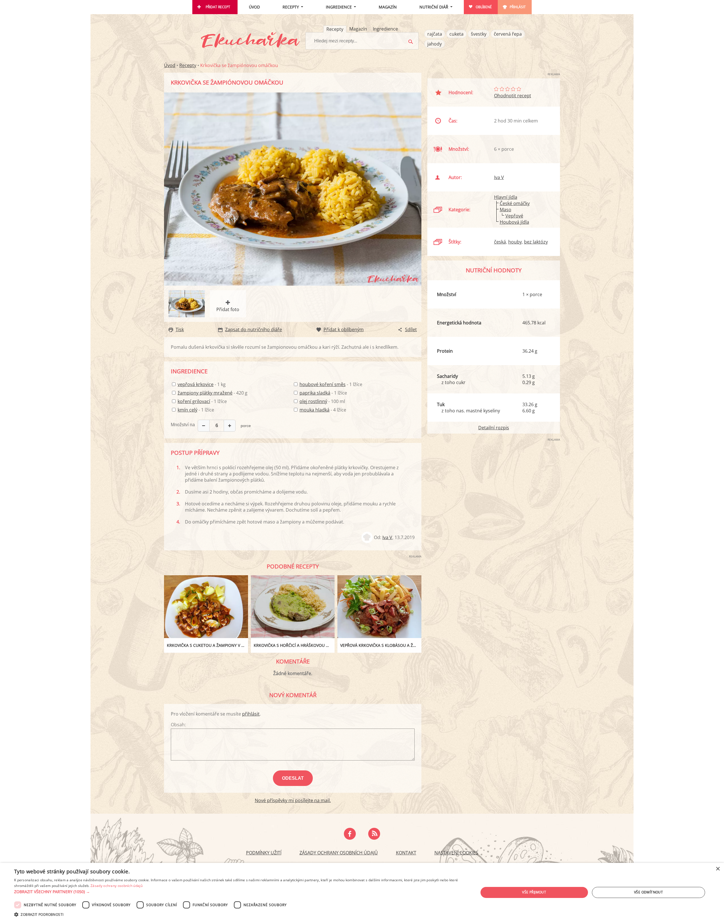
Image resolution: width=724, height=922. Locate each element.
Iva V (387, 537)
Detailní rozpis (493, 428)
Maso (505, 209)
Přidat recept (218, 7)
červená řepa (508, 34)
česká (500, 242)
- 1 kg (202, 384)
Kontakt (406, 853)
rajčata (434, 34)
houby (515, 242)
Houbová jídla (514, 222)
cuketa (456, 34)
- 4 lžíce (322, 410)
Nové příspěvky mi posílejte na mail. (293, 800)
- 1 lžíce (202, 401)
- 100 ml (322, 401)
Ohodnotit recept (512, 95)
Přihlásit (518, 7)
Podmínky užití (263, 853)
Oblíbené (484, 7)
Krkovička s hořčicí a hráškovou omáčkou (294, 645)
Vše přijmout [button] (534, 892)
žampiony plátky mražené (205, 393)
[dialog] (362, 892)
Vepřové (514, 216)
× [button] (718, 869)
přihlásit (251, 714)
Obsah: (178, 724)
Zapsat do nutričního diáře (253, 329)
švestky (478, 34)
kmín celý (187, 410)
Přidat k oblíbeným (344, 329)
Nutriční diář (433, 7)
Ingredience (339, 7)
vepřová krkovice (196, 384)
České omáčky (515, 203)
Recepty (291, 7)
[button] (239, 892)
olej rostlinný (313, 401)
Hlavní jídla (505, 197)
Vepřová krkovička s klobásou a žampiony (380, 645)
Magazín (388, 7)
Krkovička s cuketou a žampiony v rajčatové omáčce (207, 645)
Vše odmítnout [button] (648, 892)
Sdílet (411, 329)
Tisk (180, 329)
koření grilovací (194, 401)
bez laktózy (536, 242)
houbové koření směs (322, 384)
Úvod (254, 7)
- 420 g (212, 393)
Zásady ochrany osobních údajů (338, 853)
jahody (434, 44)
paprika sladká (314, 393)
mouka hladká (314, 410)
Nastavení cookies (456, 853)
